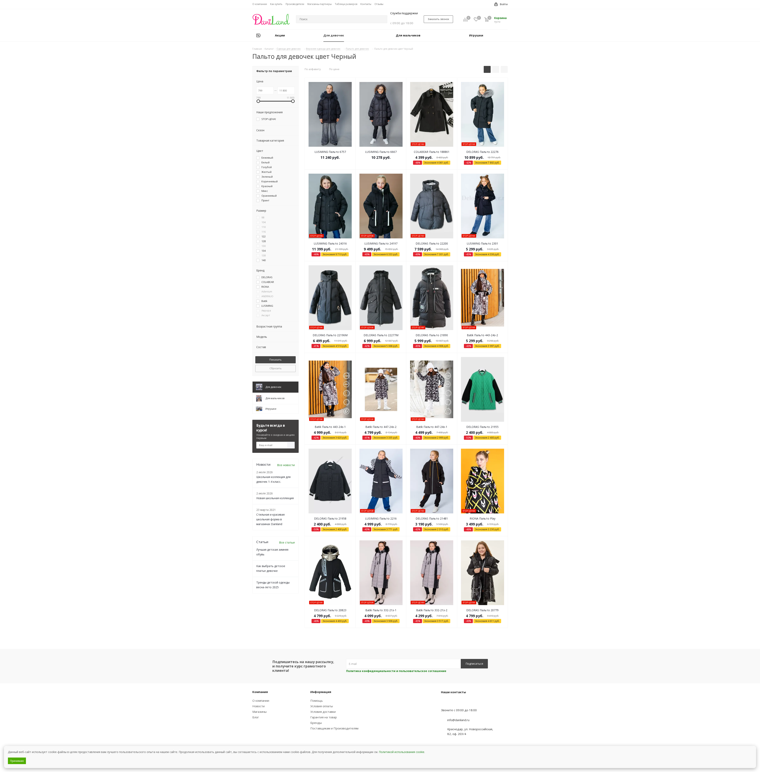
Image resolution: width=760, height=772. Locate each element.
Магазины (259, 712)
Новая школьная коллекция (275, 498)
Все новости (286, 465)
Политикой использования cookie (401, 752)
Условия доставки (323, 712)
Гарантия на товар (323, 717)
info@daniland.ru (458, 720)
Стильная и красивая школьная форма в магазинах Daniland (270, 519)
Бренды (316, 723)
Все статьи (287, 542)
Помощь (316, 701)
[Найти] (382, 19)
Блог (255, 717)
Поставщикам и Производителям (334, 728)
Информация (320, 692)
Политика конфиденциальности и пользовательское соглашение (396, 671)
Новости (258, 706)
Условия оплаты (321, 706)
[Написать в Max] (454, 702)
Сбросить (276, 368)
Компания (260, 692)
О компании (260, 701)
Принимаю (17, 761)
